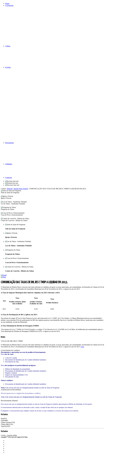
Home (7, 3)
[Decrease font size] (12, 185)
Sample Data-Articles (20, 189)
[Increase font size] (12, 181)
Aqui (82, 347)
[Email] (4, 275)
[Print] (3, 277)
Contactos (8, 177)
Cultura (7, 46)
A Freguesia (9, 5)
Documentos (9, 143)
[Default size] (11, 183)
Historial (10, 189)
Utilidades (8, 164)
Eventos (8, 67)
